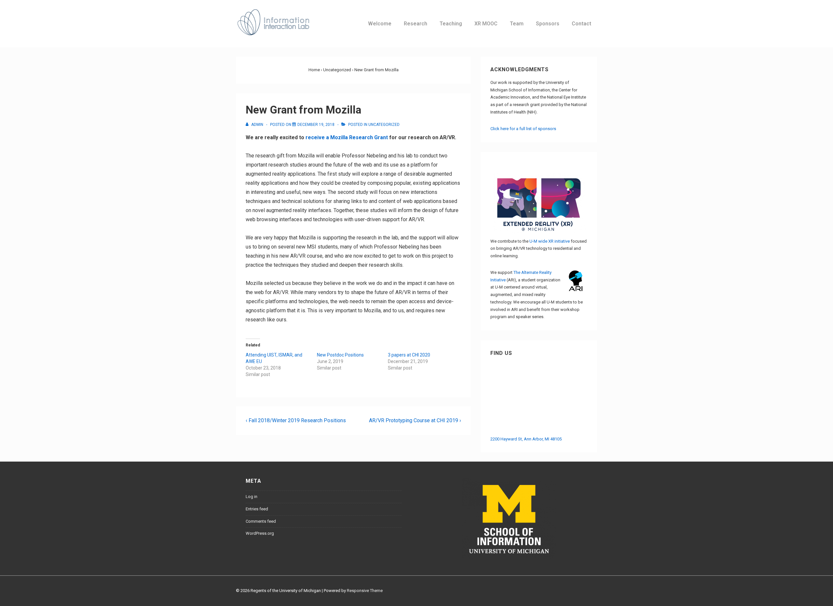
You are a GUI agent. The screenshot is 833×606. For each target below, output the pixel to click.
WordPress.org (260, 533)
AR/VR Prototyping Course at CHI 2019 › (415, 420)
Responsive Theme (365, 590)
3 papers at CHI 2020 (409, 354)
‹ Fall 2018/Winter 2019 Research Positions (296, 420)
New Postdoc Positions (340, 354)
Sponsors (547, 23)
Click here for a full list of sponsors (523, 128)
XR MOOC (486, 23)
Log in (251, 496)
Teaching (451, 23)
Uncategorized (384, 124)
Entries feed (257, 508)
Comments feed (261, 521)
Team (517, 23)
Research (415, 23)
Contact (581, 23)
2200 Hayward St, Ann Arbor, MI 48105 (526, 439)
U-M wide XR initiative (549, 241)
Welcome (379, 23)
